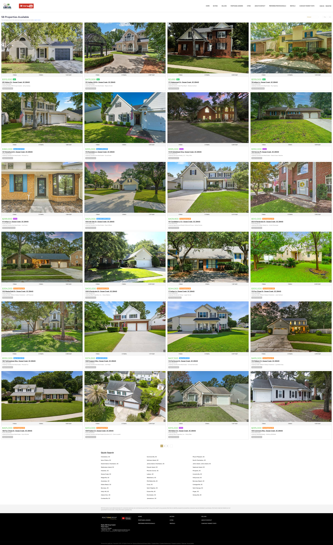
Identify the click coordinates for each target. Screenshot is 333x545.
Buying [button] (215, 6)
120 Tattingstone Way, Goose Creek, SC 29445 (18, 361)
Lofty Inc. (110, 543)
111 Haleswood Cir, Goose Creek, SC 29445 (183, 82)
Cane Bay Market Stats (306, 6)
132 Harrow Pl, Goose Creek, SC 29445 (265, 152)
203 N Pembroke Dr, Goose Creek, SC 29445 (267, 222)
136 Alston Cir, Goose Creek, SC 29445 (182, 431)
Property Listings (176, 543)
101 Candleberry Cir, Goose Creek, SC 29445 (184, 222)
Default (309, 17)
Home (208, 6)
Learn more (37, 20)
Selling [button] (224, 6)
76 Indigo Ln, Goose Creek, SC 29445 (264, 82)
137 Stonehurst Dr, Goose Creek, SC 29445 (17, 152)
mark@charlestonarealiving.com (121, 530)
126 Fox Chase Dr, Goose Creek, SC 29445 (17, 431)
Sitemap (184, 543)
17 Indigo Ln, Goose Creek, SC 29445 (181, 291)
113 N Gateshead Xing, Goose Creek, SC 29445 (184, 152)
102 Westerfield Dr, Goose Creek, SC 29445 (17, 291)
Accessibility (190, 543)
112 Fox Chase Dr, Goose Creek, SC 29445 (266, 291)
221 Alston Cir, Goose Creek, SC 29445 (16, 82)
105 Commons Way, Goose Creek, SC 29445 (267, 431)
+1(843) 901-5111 (105, 530)
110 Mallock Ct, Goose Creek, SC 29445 (265, 361)
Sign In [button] (322, 6)
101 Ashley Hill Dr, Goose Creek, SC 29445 (100, 82)
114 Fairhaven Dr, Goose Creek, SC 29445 (183, 361)
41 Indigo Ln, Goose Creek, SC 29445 (15, 222)
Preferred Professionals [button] (277, 6)
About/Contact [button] (260, 6)
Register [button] (328, 6)
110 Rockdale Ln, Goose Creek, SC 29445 (99, 152)
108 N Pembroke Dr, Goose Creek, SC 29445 (101, 291)
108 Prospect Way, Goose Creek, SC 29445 (100, 361)
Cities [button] (249, 6)
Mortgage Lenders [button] (237, 6)
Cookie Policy (155, 543)
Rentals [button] (292, 6)
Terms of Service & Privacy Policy (142, 543)
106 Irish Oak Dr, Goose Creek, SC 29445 (99, 222)
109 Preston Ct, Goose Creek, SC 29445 (99, 431)
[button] (140, 517)
